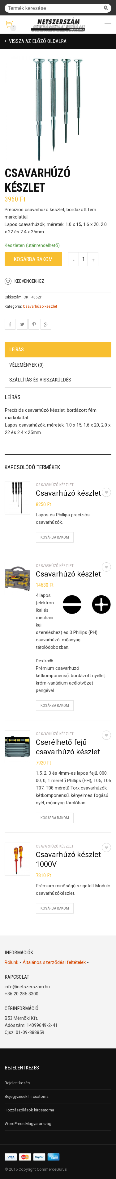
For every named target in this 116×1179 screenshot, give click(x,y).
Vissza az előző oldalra (37, 41)
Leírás (16, 349)
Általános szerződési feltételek (54, 962)
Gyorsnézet (23, 506)
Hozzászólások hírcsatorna (29, 1110)
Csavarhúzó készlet (40, 306)
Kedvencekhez (29, 281)
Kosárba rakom (33, 259)
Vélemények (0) (26, 365)
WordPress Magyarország (28, 1123)
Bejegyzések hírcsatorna (27, 1096)
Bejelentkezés (17, 1083)
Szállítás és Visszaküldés (40, 380)
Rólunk (11, 962)
